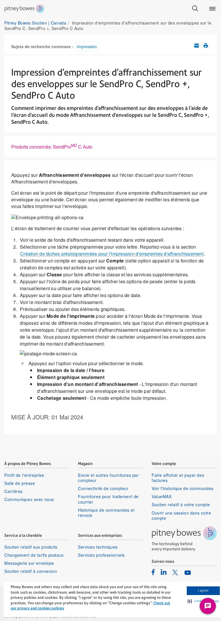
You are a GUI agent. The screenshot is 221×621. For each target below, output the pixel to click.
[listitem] (153, 572)
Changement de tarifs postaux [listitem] (34, 555)
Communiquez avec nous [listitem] (29, 499)
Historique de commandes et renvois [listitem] (106, 512)
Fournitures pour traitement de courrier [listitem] (108, 499)
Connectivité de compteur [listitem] (103, 488)
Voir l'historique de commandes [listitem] (183, 488)
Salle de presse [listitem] (19, 483)
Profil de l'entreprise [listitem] (24, 475)
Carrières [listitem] (13, 491)
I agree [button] (203, 590)
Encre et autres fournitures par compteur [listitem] (108, 477)
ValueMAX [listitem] (162, 496)
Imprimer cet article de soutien (205, 45)
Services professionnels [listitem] (101, 555)
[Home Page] (24, 9)
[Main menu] (212, 8)
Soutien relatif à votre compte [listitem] (181, 504)
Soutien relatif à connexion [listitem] (30, 571)
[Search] (195, 8)
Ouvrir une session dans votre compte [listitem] (181, 515)
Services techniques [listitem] (98, 546)
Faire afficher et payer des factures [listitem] (178, 477)
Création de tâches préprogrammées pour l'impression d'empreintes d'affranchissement (111, 253)
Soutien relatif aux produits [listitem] (31, 546)
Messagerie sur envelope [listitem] (29, 563)
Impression (87, 46)
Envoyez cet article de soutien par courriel (196, 45)
